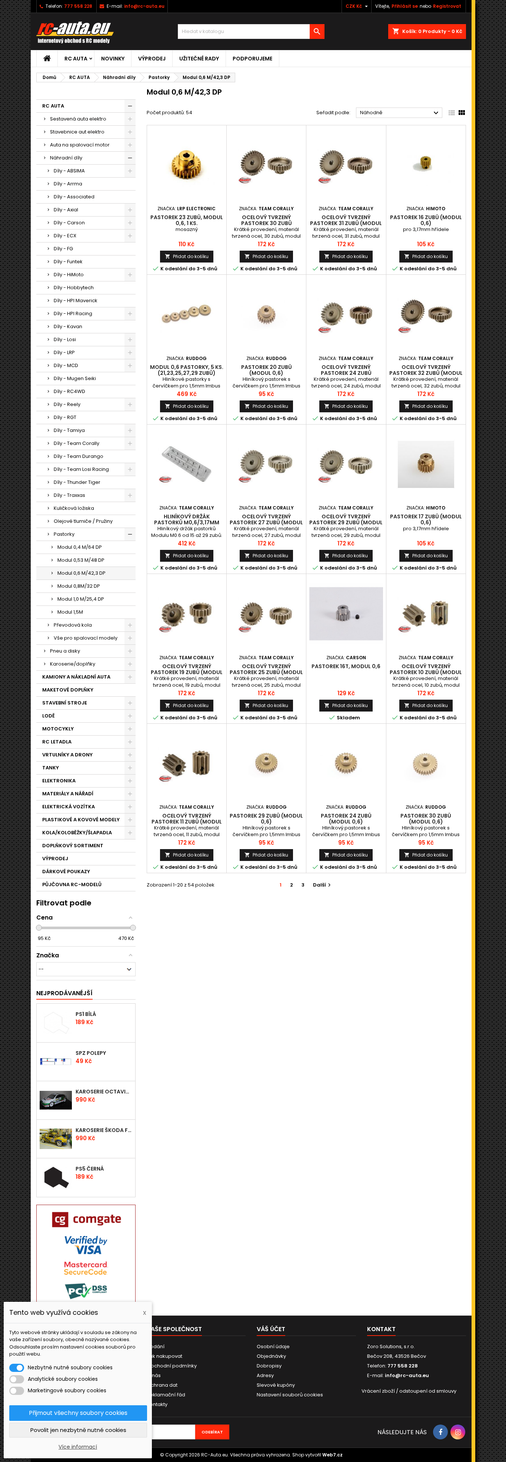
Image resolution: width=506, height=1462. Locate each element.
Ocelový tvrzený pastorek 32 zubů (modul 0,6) (426, 373)
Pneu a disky (65, 650)
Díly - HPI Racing (73, 313)
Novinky (112, 58)
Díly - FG (63, 248)
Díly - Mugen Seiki (75, 378)
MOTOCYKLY (58, 728)
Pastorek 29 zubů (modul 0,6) (266, 818)
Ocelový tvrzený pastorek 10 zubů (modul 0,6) (426, 672)
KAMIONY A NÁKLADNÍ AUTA (76, 676)
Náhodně (400, 113)
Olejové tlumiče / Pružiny (83, 521)
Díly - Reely (67, 404)
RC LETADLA (56, 741)
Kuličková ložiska (74, 508)
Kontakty (157, 1404)
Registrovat (447, 6)
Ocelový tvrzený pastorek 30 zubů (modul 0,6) (266, 223)
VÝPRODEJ (152, 58)
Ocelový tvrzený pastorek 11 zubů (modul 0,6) (187, 821)
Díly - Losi (65, 339)
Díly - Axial (66, 209)
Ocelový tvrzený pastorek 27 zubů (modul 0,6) (266, 522)
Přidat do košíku (187, 256)
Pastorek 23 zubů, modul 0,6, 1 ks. (186, 220)
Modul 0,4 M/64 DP (79, 547)
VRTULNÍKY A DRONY (67, 754)
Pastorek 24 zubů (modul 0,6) (346, 818)
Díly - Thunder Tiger (77, 482)
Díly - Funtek (68, 261)
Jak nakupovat (164, 1356)
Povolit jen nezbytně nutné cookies (78, 1430)
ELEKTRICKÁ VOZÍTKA (68, 806)
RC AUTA (75, 58)
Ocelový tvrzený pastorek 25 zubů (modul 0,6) (266, 672)
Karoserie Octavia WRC (104, 1092)
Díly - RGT (65, 417)
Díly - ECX (65, 235)
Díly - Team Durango (78, 456)
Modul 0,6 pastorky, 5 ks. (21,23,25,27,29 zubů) (186, 370)
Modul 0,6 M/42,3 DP (81, 573)
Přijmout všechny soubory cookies (78, 1413)
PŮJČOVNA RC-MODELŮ (71, 884)
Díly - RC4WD (69, 391)
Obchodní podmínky (172, 1365)
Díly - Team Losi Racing (81, 469)
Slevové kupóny (276, 1385)
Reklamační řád (166, 1394)
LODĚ (48, 715)
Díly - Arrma (68, 183)
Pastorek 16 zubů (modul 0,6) (426, 220)
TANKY (50, 767)
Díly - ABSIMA (69, 170)
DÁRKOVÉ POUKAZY (66, 871)
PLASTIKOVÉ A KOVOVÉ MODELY (81, 819)
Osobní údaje (273, 1346)
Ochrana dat (162, 1385)
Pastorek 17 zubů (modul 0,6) (426, 519)
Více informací (78, 1447)
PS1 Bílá (86, 1014)
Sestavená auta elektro (78, 118)
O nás (154, 1375)
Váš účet (271, 1329)
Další (323, 884)
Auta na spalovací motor (80, 144)
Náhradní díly (66, 157)
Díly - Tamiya (69, 430)
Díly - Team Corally (76, 443)
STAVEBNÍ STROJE (64, 702)
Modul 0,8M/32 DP (78, 586)
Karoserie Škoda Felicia (104, 1130)
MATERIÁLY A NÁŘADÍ (67, 793)
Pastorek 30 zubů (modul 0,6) (425, 818)
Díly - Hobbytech (74, 287)
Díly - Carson (69, 222)
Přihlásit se (405, 6)
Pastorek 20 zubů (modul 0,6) (266, 370)
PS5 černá (90, 1169)
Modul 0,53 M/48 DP (80, 560)
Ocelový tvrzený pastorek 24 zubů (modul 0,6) (346, 373)
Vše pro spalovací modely (85, 637)
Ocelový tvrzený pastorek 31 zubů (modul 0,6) (346, 223)
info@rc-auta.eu (144, 6)
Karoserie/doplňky (72, 663)
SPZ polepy (91, 1053)
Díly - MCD (66, 365)
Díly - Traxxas (69, 495)
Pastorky (64, 534)
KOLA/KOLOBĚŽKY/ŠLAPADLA (77, 832)
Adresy (265, 1375)
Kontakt (381, 1329)
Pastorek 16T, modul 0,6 (346, 666)
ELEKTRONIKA (59, 780)
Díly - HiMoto (69, 274)
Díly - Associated (74, 196)
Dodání (155, 1346)
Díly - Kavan (68, 326)
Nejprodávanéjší (64, 993)
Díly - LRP (64, 352)
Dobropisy (269, 1365)
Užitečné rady (199, 58)
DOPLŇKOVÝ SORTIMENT (72, 845)
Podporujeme (252, 58)
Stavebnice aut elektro (77, 131)
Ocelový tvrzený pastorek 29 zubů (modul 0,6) (346, 522)
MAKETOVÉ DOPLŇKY (67, 689)
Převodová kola (73, 624)
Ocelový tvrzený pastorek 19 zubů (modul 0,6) (187, 672)
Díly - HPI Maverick (75, 300)
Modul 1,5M (70, 612)
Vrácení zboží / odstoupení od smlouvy (409, 1391)
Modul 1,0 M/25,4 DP (80, 599)
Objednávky (271, 1356)
